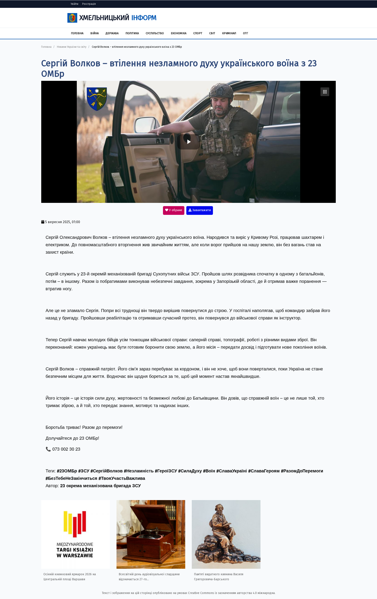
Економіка (178, 33)
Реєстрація (89, 3)
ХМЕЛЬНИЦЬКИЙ (117, 18)
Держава (112, 33)
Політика (132, 33)
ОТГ (245, 33)
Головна (77, 33)
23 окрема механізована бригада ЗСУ (100, 485)
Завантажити (201, 210)
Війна (94, 33)
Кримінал (229, 33)
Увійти (74, 3)
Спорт (197, 33)
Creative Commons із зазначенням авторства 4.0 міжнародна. (231, 593)
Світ (212, 33)
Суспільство (155, 33)
